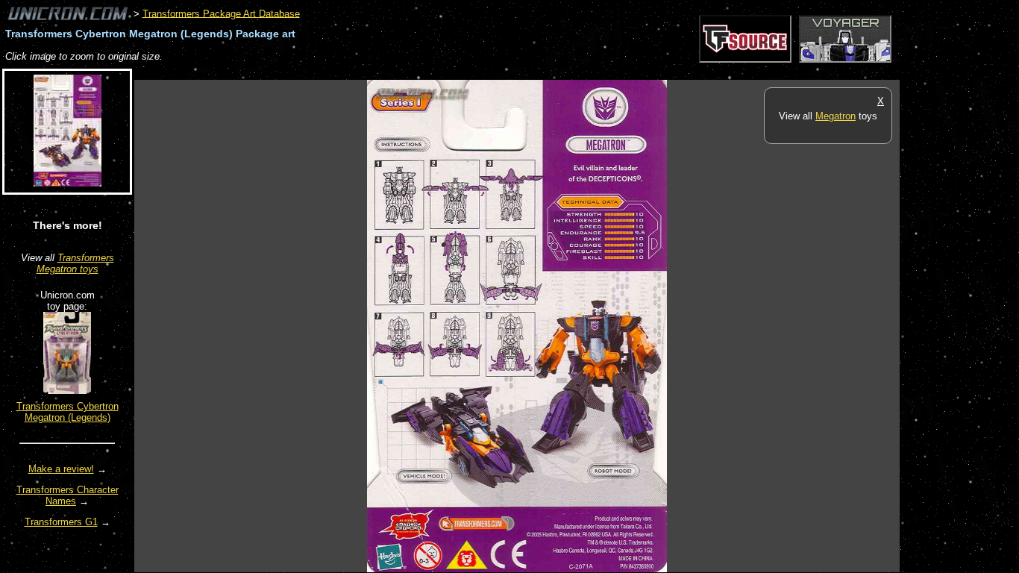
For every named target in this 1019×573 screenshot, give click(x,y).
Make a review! (61, 469)
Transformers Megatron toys (75, 263)
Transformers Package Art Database (221, 13)
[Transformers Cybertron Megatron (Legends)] (67, 390)
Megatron (835, 116)
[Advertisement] (405, 72)
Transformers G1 (61, 521)
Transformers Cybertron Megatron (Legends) (67, 412)
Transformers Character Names (67, 495)
